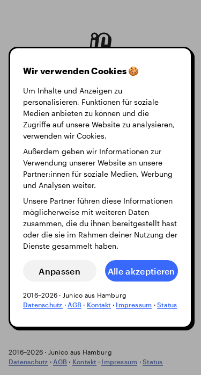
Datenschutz (43, 304)
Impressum (134, 304)
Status (167, 304)
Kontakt (99, 304)
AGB (74, 304)
